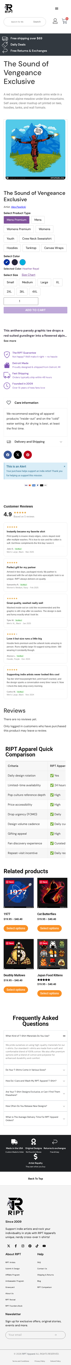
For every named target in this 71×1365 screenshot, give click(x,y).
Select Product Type (17, 213)
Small (10, 282)
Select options (16, 928)
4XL (34, 292)
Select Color (12, 256)
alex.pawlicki (18, 207)
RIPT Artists (10, 1262)
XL (57, 282)
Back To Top (35, 1178)
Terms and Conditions (20, 1361)
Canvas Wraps (54, 248)
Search (37, 21)
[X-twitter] (8, 1246)
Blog (39, 1281)
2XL (9, 292)
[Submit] (55, 1335)
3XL (22, 292)
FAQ (39, 1262)
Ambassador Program (14, 1281)
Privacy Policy (40, 1361)
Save (11, 882)
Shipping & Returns (45, 1275)
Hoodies (12, 248)
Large (44, 282)
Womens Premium (19, 229)
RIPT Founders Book (13, 1306)
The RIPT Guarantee (24, 352)
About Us (9, 1293)
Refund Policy (55, 1361)
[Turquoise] (22, 262)
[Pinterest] (30, 1246)
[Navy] (15, 262)
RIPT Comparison (44, 1287)
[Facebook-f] (16, 1246)
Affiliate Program (12, 1275)
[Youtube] (44, 1246)
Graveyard (9, 1287)
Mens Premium (16, 220)
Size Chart (28, 274)
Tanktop (31, 248)
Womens (44, 229)
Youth (10, 239)
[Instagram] (23, 1246)
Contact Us (42, 1268)
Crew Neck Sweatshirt (37, 239)
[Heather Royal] (7, 262)
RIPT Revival (10, 1299)
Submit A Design (12, 1268)
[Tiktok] (37, 1246)
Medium (27, 282)
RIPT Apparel (28, 1353)
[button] (56, 9)
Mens (38, 220)
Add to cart (35, 310)
